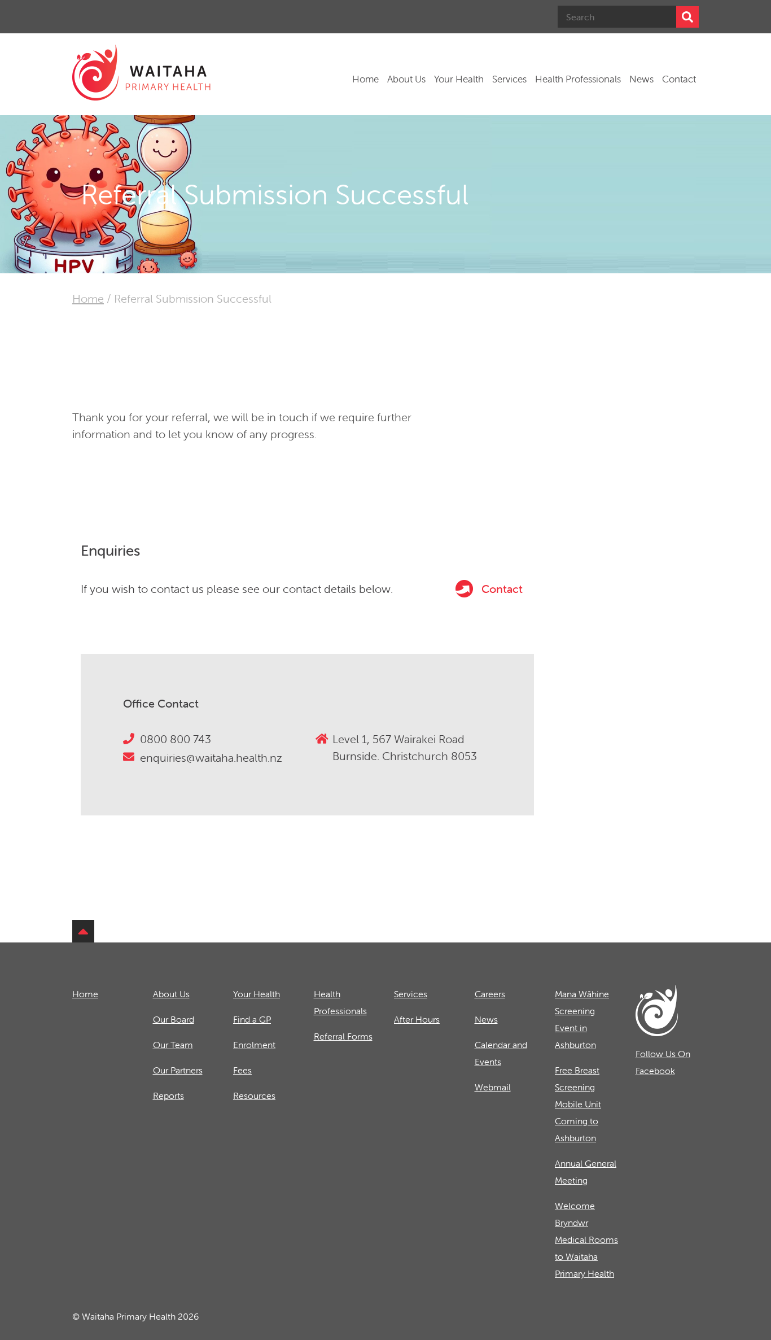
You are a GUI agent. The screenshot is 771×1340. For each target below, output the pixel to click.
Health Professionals (578, 79)
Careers (490, 993)
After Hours (417, 1019)
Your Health (459, 79)
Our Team (173, 1044)
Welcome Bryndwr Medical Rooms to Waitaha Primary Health (586, 1239)
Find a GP (252, 1019)
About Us (406, 79)
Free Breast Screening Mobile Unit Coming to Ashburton (578, 1103)
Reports (168, 1095)
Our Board (173, 1019)
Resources (254, 1095)
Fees (242, 1070)
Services (509, 79)
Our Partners (178, 1070)
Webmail (493, 1087)
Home (365, 79)
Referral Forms (343, 1036)
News (641, 79)
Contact (679, 79)
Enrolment (254, 1044)
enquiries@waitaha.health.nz (211, 757)
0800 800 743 (175, 739)
